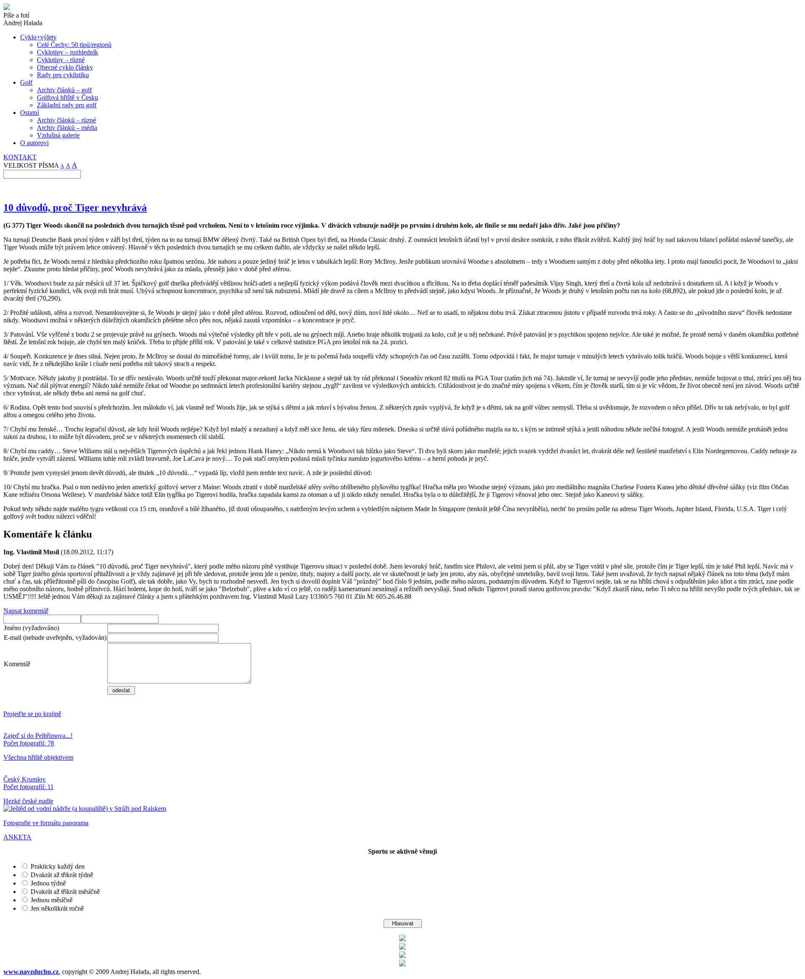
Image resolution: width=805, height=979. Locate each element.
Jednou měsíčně (52, 900)
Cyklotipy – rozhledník (67, 52)
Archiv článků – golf (64, 89)
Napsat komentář (25, 610)
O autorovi (34, 142)
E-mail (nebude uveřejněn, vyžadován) (55, 637)
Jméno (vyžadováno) (31, 627)
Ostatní (29, 112)
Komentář (17, 663)
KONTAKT (19, 157)
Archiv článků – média (67, 127)
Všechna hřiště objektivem (38, 757)
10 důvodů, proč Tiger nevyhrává (75, 207)
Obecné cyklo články (65, 67)
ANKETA (17, 837)
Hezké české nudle (28, 801)
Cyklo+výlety (38, 37)
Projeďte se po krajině (32, 713)
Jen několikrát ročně (57, 908)
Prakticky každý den (58, 866)
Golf (26, 82)
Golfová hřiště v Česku (67, 97)
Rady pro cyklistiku (63, 74)
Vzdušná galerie (58, 135)
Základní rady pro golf (66, 105)
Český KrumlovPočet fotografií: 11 (28, 783)
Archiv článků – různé (66, 120)
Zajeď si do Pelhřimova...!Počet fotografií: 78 (38, 739)
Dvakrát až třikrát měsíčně (65, 891)
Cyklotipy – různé (61, 59)
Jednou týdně (48, 883)
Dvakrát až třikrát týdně (62, 874)
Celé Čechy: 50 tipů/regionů (74, 44)
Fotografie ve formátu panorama (45, 822)
